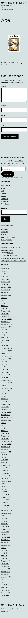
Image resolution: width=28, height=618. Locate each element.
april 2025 (4, 306)
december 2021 (6, 409)
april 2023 (4, 369)
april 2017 (4, 555)
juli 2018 (3, 516)
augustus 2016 (6, 577)
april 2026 (4, 276)
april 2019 (4, 492)
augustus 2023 (6, 359)
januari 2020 (5, 468)
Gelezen (3, 193)
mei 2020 (4, 457)
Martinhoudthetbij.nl (12, 3)
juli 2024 (4, 329)
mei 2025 (4, 303)
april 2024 (4, 337)
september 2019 (6, 478)
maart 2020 (5, 462)
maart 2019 (5, 494)
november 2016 (6, 569)
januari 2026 (5, 284)
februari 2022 (5, 404)
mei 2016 (4, 585)
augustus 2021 (6, 420)
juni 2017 (4, 550)
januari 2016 (5, 595)
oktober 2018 (5, 508)
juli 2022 (4, 393)
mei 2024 (4, 335)
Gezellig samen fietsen (8, 237)
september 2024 (6, 324)
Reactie (4, 86)
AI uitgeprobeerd (6, 240)
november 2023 (6, 351)
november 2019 (6, 473)
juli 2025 (4, 298)
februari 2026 (5, 282)
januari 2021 (5, 438)
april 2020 (4, 460)
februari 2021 (5, 436)
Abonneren (8, 174)
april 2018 (4, 524)
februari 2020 (5, 465)
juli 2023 (4, 361)
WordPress (4, 611)
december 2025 (6, 287)
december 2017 (6, 534)
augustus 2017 (6, 545)
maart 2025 (5, 308)
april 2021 (4, 431)
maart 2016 (5, 590)
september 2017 (6, 542)
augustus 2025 (6, 295)
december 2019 (6, 470)
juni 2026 (4, 271)
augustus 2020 (6, 452)
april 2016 (4, 587)
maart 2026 (5, 279)
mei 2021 (4, 428)
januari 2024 (5, 345)
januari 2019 (5, 500)
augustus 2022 (6, 391)
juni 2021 (4, 425)
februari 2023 (5, 375)
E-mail (3, 115)
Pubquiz (3, 234)
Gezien (3, 196)
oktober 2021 (5, 415)
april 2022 (4, 399)
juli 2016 (3, 579)
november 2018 (6, 505)
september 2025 (6, 292)
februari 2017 (5, 561)
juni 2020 (4, 454)
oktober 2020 (5, 446)
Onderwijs (4, 199)
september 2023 (6, 356)
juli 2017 (3, 548)
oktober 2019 (5, 476)
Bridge (3, 188)
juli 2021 (3, 423)
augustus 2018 (6, 513)
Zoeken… (4, 208)
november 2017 (6, 537)
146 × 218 (4, 65)
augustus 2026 (6, 268)
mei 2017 (4, 553)
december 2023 (6, 348)
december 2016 (6, 566)
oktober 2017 (5, 540)
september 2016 (6, 574)
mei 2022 (4, 396)
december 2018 (6, 502)
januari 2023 (5, 377)
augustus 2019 (6, 481)
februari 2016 (5, 593)
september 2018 (6, 510)
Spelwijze (10, 253)
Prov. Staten (5, 204)
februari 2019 (5, 497)
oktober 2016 (5, 571)
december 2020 (6, 441)
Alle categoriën (6, 185)
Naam (3, 105)
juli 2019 (3, 484)
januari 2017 (5, 563)
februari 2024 (5, 343)
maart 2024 (5, 340)
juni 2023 (4, 364)
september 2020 (6, 449)
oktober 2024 (5, 321)
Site (2, 125)
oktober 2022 (5, 385)
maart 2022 (5, 401)
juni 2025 (4, 300)
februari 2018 (5, 529)
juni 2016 (4, 582)
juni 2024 (4, 332)
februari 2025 (5, 311)
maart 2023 (5, 372)
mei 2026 (4, 274)
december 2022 (6, 380)
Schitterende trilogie (17, 63)
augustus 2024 (6, 327)
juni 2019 (4, 486)
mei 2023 (4, 367)
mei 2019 (4, 489)
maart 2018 (5, 526)
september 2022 (6, 388)
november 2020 (6, 444)
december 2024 (6, 316)
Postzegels (4, 201)
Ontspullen (4, 232)
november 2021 (6, 412)
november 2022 (6, 383)
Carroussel (4, 229)
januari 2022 (5, 407)
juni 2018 (4, 518)
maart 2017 (5, 558)
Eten (2, 191)
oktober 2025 (5, 290)
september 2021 (6, 417)
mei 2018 (4, 521)
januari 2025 (5, 313)
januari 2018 (5, 532)
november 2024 (6, 319)
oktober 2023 (5, 353)
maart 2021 (5, 433)
